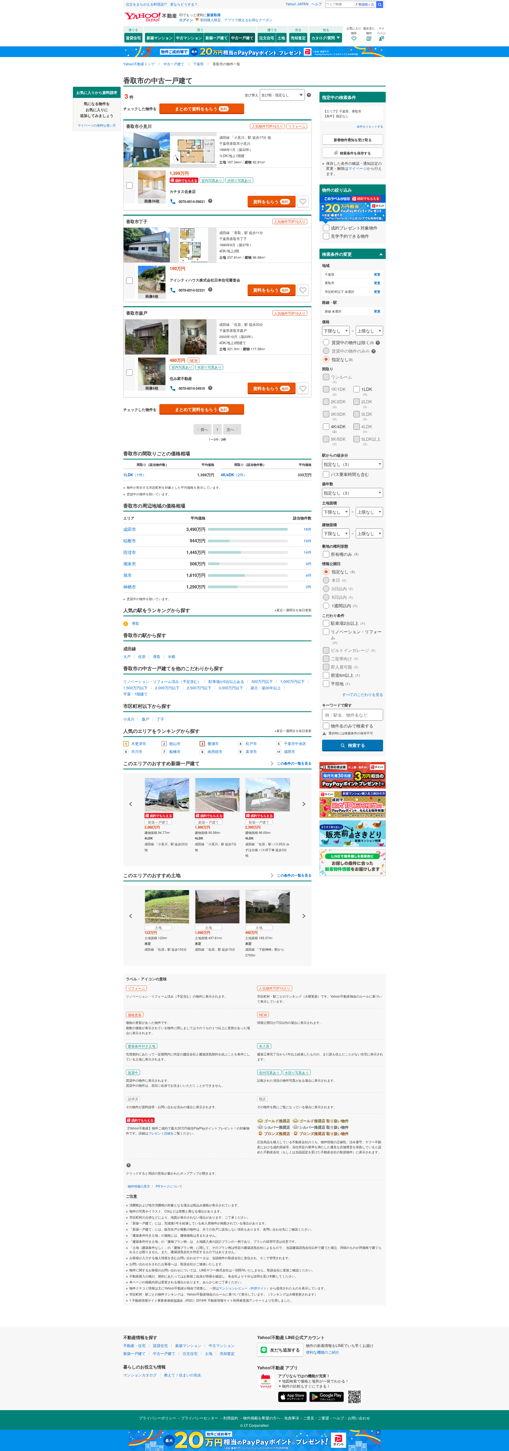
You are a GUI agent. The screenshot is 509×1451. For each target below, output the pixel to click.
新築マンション (160, 37)
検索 (379, 4)
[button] (130, 785)
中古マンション (189, 37)
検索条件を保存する (258, 87)
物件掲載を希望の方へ (261, 1417)
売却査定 (298, 37)
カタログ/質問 (323, 37)
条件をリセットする (370, 126)
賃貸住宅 (133, 37)
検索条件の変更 (337, 254)
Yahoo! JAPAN (297, 3)
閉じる (229, 91)
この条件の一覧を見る (293, 763)
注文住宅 (266, 37)
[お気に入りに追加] (303, 201)
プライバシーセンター (199, 1417)
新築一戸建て (216, 37)
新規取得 (214, 14)
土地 (281, 37)
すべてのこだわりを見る (362, 694)
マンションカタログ (140, 1375)
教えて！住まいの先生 (182, 1375)
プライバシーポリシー (157, 1417)
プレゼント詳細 (159, 1133)
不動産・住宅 (134, 1345)
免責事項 (291, 1417)
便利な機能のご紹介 (322, 1352)
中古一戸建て (242, 37)
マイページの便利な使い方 (97, 125)
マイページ (357, 168)
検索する (356, 745)
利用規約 (230, 1417)
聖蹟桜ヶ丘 (366, 4)
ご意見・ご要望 (316, 1417)
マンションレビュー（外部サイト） (244, 1288)
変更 (377, 274)
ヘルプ (316, 3)
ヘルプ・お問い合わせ (351, 1417)
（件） (134, 474)
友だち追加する (285, 1350)
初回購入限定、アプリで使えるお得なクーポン (236, 19)
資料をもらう (270, 201)
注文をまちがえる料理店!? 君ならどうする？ (162, 4)
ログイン (186, 19)
